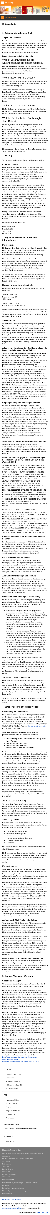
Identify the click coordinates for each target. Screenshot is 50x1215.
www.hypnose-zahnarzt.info (11, 1208)
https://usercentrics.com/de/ (36, 726)
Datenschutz (16, 1199)
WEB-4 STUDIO (42, 1212)
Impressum (6, 1199)
